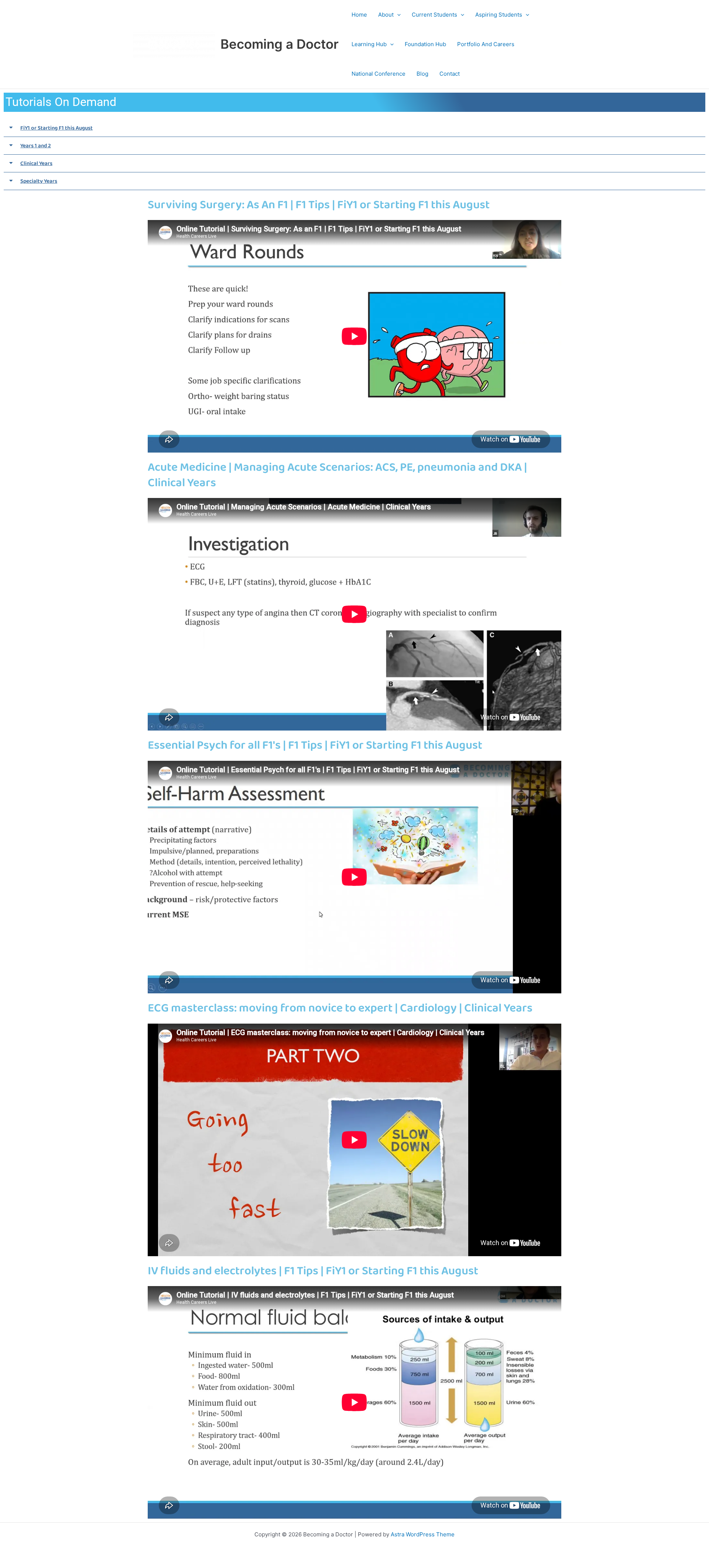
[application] (397, 15)
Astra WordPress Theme (423, 1534)
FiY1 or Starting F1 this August (56, 128)
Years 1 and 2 (35, 145)
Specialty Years (38, 181)
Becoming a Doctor (279, 44)
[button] (354, 128)
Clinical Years (36, 163)
